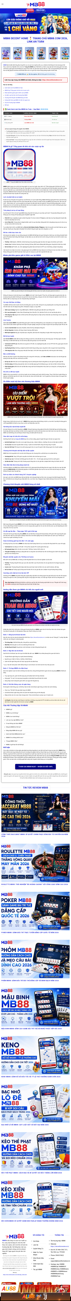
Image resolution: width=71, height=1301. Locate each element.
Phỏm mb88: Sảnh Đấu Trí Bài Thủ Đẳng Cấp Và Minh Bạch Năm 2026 (30, 980)
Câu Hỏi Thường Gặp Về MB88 (12, 102)
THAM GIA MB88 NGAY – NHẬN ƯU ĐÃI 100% (35, 767)
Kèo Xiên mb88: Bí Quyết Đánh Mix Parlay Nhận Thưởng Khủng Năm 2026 (32, 1221)
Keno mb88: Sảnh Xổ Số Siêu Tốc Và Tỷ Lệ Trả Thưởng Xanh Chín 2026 (31, 1077)
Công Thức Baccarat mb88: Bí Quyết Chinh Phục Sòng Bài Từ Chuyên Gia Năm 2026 (34, 835)
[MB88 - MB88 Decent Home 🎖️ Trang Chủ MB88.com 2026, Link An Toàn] (35, 4)
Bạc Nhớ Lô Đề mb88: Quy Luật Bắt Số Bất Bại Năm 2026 (25, 1125)
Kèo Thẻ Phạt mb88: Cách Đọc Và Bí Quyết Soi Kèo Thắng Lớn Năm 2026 (31, 1173)
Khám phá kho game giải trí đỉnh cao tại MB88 (16, 92)
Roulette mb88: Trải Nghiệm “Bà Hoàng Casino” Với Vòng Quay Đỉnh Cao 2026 (34, 884)
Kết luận (7, 105)
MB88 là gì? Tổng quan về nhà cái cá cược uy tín (17, 90)
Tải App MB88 (27, 119)
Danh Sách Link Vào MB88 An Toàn (14, 88)
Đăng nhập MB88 (28, 116)
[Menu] (2, 4)
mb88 (14, 1255)
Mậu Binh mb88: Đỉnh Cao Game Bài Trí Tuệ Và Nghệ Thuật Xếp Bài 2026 (31, 1029)
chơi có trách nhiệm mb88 (9, 1268)
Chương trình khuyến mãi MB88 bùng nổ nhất (16, 97)
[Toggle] (4, 709)
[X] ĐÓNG (65, 1286)
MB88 (8, 584)
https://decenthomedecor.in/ (52, 80)
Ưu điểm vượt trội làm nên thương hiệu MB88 (16, 95)
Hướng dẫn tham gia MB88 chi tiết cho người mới (17, 100)
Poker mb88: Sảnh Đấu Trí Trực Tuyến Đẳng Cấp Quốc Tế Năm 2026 (30, 932)
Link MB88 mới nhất (29, 122)
